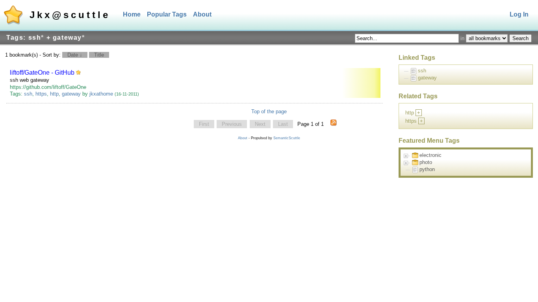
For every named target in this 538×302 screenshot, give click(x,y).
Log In (519, 14)
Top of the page (269, 111)
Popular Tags (167, 14)
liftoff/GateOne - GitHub (42, 72)
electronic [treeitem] (430, 155)
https (41, 94)
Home (132, 14)
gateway (71, 94)
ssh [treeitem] (422, 71)
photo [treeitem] (425, 162)
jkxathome (101, 94)
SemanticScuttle (286, 138)
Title (99, 55)
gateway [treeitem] (427, 78)
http (54, 94)
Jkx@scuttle (70, 14)
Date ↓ (74, 55)
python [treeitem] (427, 169)
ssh (28, 94)
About (202, 14)
